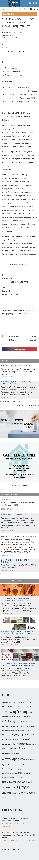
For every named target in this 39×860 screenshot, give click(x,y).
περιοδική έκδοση (14, 712)
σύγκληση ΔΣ (14, 748)
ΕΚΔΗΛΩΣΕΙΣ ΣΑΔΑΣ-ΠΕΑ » (27, 405)
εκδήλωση (8, 721)
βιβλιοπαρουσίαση (7, 735)
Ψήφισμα (30, 712)
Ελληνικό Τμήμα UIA (22, 706)
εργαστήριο (31, 727)
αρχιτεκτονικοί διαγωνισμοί (27, 769)
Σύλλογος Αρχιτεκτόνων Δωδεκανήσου (13, 730)
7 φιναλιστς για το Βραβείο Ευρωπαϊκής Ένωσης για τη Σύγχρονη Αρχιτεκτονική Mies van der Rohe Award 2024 (18, 639)
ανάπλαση (6, 778)
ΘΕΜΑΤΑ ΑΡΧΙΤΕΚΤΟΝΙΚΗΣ (12, 581)
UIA (9, 764)
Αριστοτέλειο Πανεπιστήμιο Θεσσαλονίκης (17, 702)
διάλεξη (11, 706)
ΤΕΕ (31, 773)
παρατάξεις (16, 735)
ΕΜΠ (23, 748)
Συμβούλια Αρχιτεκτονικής (10, 769)
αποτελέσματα (28, 793)
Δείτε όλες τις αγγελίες (10, 850)
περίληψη (4, 748)
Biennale (5, 797)
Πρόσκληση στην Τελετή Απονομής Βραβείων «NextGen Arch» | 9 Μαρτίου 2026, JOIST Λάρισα (18, 371)
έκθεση (17, 722)
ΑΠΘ (4, 706)
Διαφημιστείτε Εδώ (19, 485)
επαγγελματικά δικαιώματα (21, 765)
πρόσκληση (31, 744)
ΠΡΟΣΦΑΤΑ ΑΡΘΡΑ (9, 494)
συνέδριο (5, 773)
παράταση (22, 744)
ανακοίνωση (23, 773)
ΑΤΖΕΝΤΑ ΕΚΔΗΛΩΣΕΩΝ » (11, 402)
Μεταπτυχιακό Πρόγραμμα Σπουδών (16, 717)
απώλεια (13, 773)
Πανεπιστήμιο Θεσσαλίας (14, 726)
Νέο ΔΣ (27, 730)
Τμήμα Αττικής (16, 793)
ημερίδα (24, 722)
